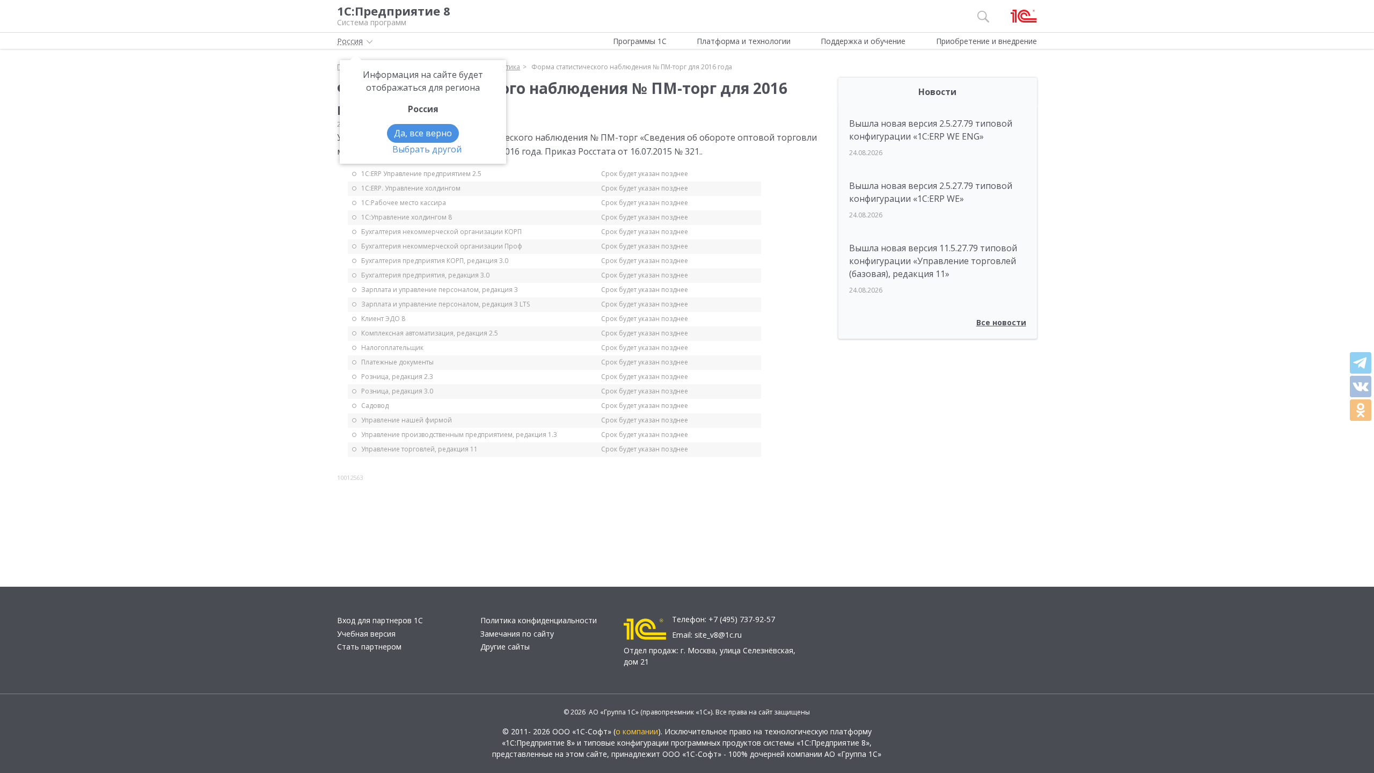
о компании (637, 731)
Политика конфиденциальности (538, 620)
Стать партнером (369, 646)
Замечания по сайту (517, 634)
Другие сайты (505, 646)
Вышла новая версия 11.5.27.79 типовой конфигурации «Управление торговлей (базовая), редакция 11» (933, 261)
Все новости (1001, 322)
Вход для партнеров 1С (380, 620)
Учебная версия (366, 634)
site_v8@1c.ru (718, 635)
